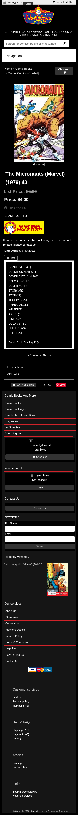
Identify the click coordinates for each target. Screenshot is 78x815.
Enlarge (39, 164)
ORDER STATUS (32, 35)
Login (28, 4)
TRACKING (51, 35)
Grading (17, 763)
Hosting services (22, 795)
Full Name (11, 523)
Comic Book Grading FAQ (24, 342)
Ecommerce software (25, 791)
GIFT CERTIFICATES (17, 31)
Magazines (11, 421)
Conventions (12, 623)
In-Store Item (13, 427)
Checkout (41, 457)
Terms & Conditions (16, 642)
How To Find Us (14, 654)
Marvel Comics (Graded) (23, 73)
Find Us (17, 697)
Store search (12, 617)
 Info (11, 258)
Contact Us (40, 508)
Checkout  (64, 71)
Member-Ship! (21, 705)
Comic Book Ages (15, 409)
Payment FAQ (21, 734)
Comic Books (23, 68)
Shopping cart (42, 440)
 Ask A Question (23, 385)
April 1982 (13, 373)
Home (8, 68)
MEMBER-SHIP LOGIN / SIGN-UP (53, 31)
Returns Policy (13, 636)
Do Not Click (20, 767)
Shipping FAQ (21, 730)
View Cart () (63, 2)
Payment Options (15, 629)
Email (8, 533)
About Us (10, 611)
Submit (40, 546)
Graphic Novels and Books (20, 415)
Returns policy (21, 701)
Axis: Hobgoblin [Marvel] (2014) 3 (23, 564)
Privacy (17, 738)
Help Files (11, 648)
